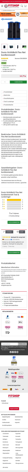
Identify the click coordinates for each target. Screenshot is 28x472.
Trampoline (18, 439)
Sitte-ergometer (19, 447)
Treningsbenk (18, 442)
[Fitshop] (11, 6)
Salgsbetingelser (6, 417)
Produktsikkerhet (8, 105)
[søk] (21, 6)
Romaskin (17, 436)
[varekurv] (26, 6)
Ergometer (18, 433)
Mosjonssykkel (6, 450)
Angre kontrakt (14, 408)
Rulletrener (18, 450)
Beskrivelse (7, 95)
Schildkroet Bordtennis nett (9, 10)
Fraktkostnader (6, 422)
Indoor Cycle (6, 445)
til (5, 403)
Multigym (5, 439)
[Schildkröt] (7, 19)
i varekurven (18, 82)
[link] (8, 317)
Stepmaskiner (6, 453)
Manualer (17, 445)
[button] (4, 47)
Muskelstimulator (7, 463)
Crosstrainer (6, 433)
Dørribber (17, 460)
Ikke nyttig (11, 246)
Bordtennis (5, 442)
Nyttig (5, 246)
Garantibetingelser (9, 98)
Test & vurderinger (9, 101)
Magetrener (18, 457)
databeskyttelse (19, 417)
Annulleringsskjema (7, 425)
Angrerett (17, 422)
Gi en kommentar (14, 222)
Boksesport (5, 447)
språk (21, 232)
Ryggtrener (5, 460)
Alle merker (5, 467)
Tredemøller (5, 436)
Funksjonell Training (7, 457)
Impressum (17, 419)
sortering (8, 232)
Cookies (4, 419)
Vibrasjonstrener (19, 463)
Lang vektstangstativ (19, 454)
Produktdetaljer (8, 92)
